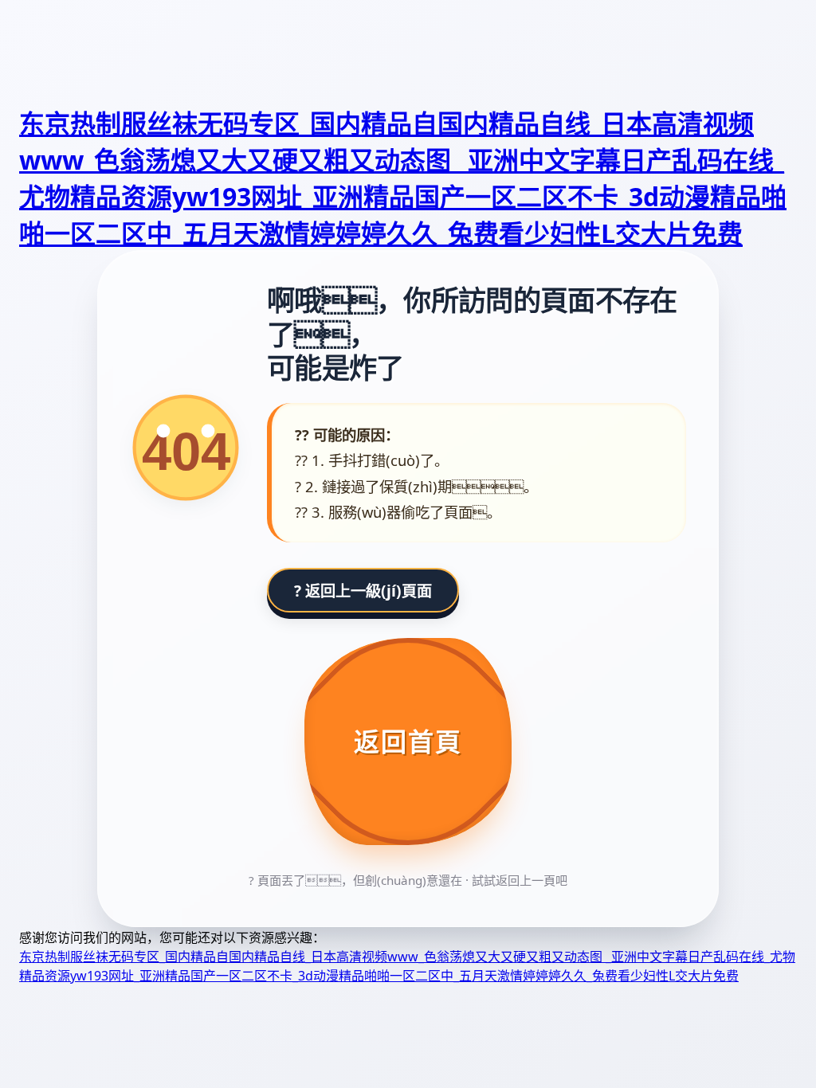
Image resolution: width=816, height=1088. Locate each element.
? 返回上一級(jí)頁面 (363, 590)
